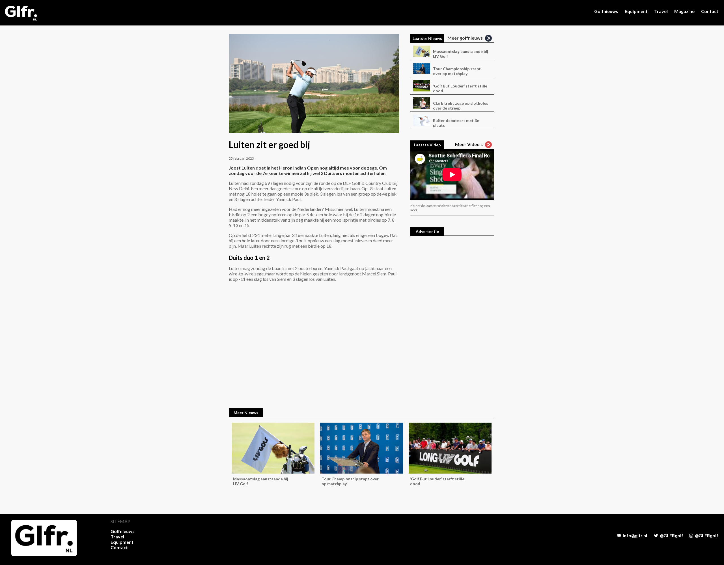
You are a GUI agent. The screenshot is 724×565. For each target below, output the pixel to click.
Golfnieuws (606, 11)
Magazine (684, 11)
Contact (709, 11)
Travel (661, 11)
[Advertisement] (452, 326)
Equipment (636, 11)
